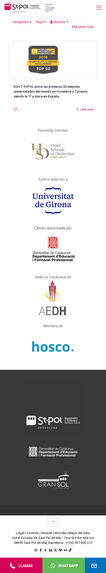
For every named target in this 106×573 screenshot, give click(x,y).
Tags (39, 22)
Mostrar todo (84, 27)
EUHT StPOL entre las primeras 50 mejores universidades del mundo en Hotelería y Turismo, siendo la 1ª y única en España (51, 91)
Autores (59, 22)
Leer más (87, 109)
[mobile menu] (99, 7)
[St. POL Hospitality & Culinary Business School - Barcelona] (29, 7)
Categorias (20, 22)
